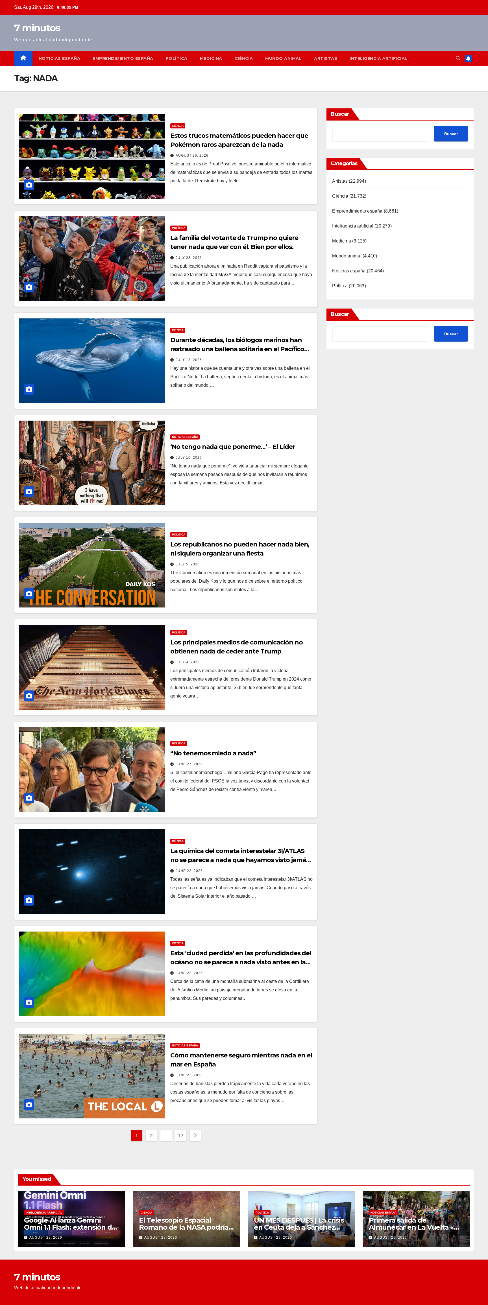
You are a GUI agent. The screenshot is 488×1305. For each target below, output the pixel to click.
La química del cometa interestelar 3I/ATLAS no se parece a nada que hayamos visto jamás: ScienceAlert (240, 860)
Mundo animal (283, 58)
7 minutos (37, 28)
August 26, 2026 (192, 156)
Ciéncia (244, 58)
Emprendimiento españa (123, 58)
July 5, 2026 (188, 564)
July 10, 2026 (189, 458)
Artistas (325, 58)
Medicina (211, 58)
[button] (458, 58)
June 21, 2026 (189, 1075)
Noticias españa (59, 58)
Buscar (340, 114)
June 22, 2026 (189, 871)
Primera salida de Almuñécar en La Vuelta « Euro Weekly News (411, 1227)
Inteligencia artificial (379, 58)
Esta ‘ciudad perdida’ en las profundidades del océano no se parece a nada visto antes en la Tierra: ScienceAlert (240, 962)
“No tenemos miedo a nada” (213, 753)
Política (177, 58)
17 (180, 1135)
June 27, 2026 (189, 764)
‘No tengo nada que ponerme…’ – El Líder (232, 447)
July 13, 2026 (189, 360)
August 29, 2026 (45, 1238)
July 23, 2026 (189, 258)
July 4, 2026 (188, 662)
